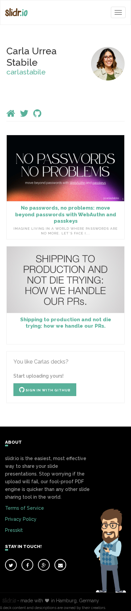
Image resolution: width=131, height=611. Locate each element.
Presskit (14, 530)
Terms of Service (24, 508)
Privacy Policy (21, 519)
